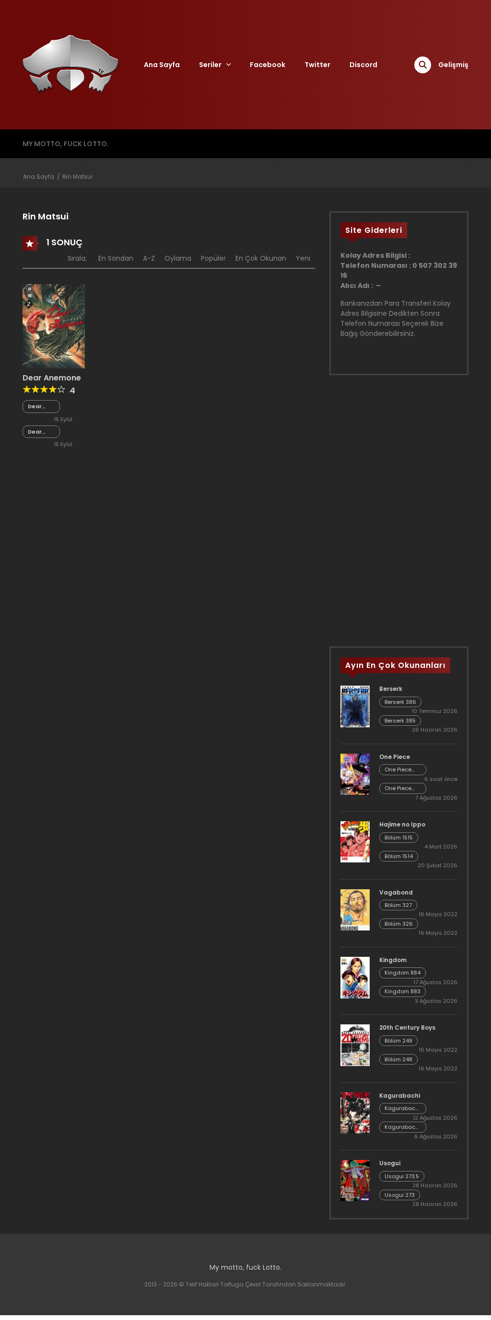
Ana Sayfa (162, 64)
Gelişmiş (453, 64)
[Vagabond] (355, 909)
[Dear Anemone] (54, 326)
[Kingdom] (355, 977)
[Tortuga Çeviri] (70, 64)
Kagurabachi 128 (402, 1108)
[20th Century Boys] (355, 1044)
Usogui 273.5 (402, 1176)
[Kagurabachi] (355, 1112)
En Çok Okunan (260, 258)
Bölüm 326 (399, 924)
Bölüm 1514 (399, 856)
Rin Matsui (77, 176)
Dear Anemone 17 (41, 406)
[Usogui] (355, 1180)
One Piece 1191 (398, 770)
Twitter (317, 64)
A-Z (149, 258)
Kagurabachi (399, 1095)
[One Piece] (355, 774)
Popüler (213, 258)
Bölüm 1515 (399, 837)
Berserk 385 (400, 720)
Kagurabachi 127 (402, 1127)
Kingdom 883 (403, 991)
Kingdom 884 (403, 972)
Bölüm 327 (398, 905)
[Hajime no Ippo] (355, 841)
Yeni (303, 258)
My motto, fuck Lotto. (66, 144)
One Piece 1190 (398, 788)
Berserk (390, 689)
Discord (363, 64)
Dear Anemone (52, 377)
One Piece (394, 757)
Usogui (389, 1163)
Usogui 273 (400, 1195)
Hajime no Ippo (402, 824)
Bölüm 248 (398, 1059)
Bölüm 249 (398, 1041)
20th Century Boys (407, 1027)
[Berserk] (355, 706)
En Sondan (115, 258)
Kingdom (393, 960)
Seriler (210, 64)
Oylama (177, 258)
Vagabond (396, 892)
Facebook (267, 64)
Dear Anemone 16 (41, 432)
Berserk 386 (400, 702)
